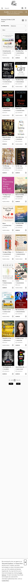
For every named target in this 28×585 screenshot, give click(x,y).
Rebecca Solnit (7, 196)
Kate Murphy (19, 139)
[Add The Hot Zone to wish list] (13, 115)
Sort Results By (5, 25)
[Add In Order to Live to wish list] (26, 345)
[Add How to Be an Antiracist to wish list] (26, 374)
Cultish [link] (17, 281)
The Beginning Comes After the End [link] (7, 194)
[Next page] (20, 380)
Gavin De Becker (20, 81)
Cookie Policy (5, 580)
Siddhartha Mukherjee (21, 254)
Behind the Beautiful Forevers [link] (20, 194)
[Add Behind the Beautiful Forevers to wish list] (26, 202)
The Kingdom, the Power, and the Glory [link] (7, 367)
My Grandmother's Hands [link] (20, 309)
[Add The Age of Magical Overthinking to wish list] (13, 259)
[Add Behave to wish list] (13, 288)
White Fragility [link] (6, 80)
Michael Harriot (7, 139)
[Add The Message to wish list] (13, 173)
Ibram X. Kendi (20, 369)
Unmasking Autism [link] (7, 51)
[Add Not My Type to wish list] (26, 173)
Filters (3, 30)
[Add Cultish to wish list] (26, 288)
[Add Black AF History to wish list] (13, 144)
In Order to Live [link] (19, 338)
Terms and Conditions (7, 563)
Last (18, 383)
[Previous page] (9, 380)
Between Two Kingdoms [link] (7, 309)
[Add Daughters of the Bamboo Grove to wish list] (13, 345)
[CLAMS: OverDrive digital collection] (14, 3)
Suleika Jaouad (7, 311)
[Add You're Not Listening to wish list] (26, 144)
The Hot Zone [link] (6, 108)
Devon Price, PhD (7, 53)
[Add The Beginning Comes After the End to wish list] (13, 202)
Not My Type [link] (19, 166)
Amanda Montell (7, 254)
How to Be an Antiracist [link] (20, 367)
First (11, 383)
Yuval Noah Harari (20, 110)
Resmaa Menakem (21, 311)
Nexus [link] (4, 223)
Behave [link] (4, 281)
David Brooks (19, 225)
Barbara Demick (7, 340)
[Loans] (22, 8)
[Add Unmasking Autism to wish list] (13, 58)
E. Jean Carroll (20, 168)
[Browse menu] (25, 8)
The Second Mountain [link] (20, 223)
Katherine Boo (20, 196)
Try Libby (6, 12)
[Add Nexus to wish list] (13, 230)
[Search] (2, 8)
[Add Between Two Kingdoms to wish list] (13, 317)
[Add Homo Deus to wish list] (26, 115)
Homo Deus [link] (19, 108)
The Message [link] (6, 166)
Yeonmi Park (19, 340)
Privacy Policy (19, 563)
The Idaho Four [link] (19, 51)
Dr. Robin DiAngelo (8, 81)
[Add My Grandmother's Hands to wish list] (26, 317)
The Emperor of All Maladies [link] (20, 252)
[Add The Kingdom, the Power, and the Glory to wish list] (13, 374)
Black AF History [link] (7, 137)
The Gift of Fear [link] (20, 80)
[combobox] (10, 8)
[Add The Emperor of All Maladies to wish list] (26, 259)
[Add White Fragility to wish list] (13, 87)
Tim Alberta (6, 369)
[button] (23, 21)
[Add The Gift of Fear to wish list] (26, 87)
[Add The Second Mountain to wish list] (26, 230)
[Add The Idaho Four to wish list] (26, 58)
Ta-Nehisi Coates (7, 168)
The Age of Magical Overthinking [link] (7, 252)
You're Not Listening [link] (20, 137)
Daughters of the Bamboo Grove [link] (7, 338)
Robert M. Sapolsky (8, 282)
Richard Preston (7, 110)
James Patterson (20, 53)
